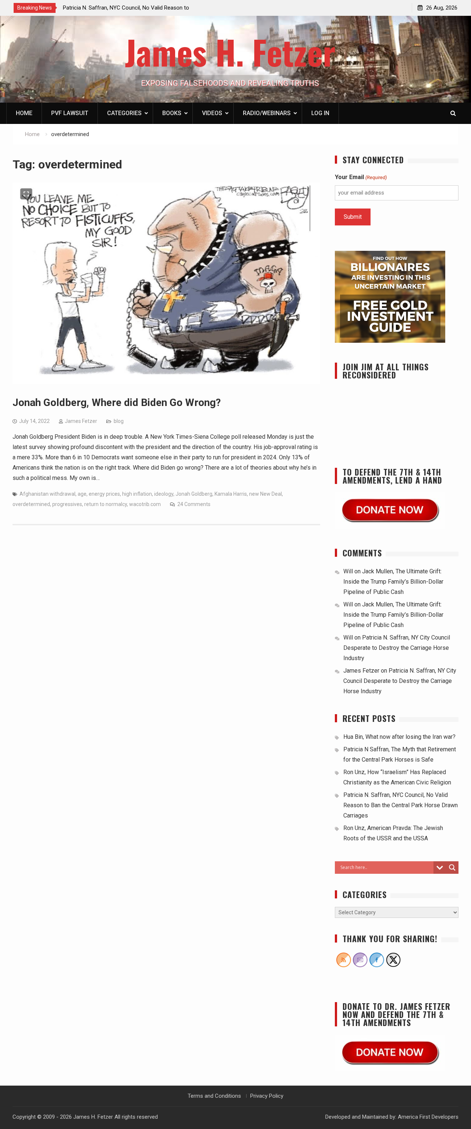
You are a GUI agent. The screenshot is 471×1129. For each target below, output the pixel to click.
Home (24, 113)
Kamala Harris (231, 494)
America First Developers (428, 1117)
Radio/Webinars (267, 113)
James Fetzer (81, 421)
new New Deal (265, 494)
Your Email (360, 177)
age (82, 494)
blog (119, 421)
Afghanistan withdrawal (47, 494)
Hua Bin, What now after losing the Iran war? (399, 736)
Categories (124, 113)
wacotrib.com (145, 504)
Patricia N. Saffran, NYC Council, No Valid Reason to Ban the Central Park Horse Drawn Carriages (400, 805)
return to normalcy (105, 504)
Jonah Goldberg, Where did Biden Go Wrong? (117, 402)
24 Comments (193, 504)
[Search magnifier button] (452, 867)
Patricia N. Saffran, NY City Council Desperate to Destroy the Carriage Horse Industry (396, 648)
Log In (320, 113)
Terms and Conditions (214, 1096)
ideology (163, 494)
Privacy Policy (266, 1096)
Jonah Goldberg (194, 494)
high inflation (137, 494)
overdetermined (31, 504)
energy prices (104, 494)
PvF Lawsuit (69, 113)
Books (171, 113)
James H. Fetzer (230, 51)
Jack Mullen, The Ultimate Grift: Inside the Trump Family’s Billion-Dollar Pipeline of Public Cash (393, 581)
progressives (67, 504)
